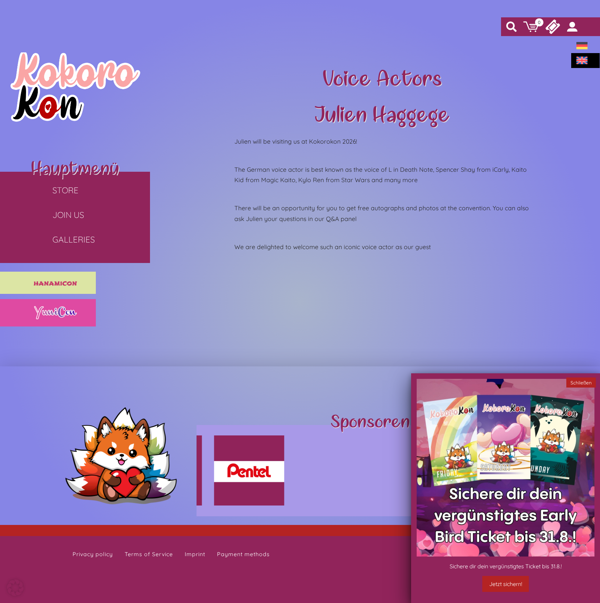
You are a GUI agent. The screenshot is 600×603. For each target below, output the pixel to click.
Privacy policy (93, 554)
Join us (68, 215)
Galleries (73, 239)
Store (65, 190)
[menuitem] (582, 45)
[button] (15, 587)
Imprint (195, 554)
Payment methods (243, 554)
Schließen (581, 382)
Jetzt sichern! (505, 583)
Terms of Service (149, 554)
